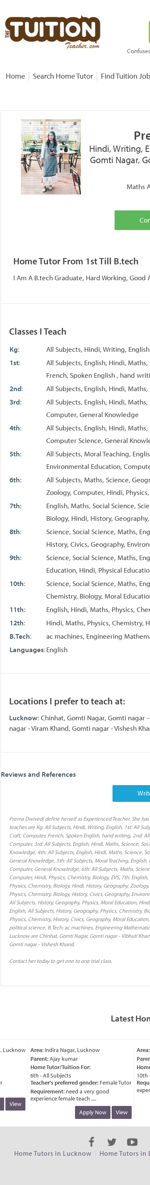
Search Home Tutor (63, 76)
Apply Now (90, 1112)
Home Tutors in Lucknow (53, 1153)
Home (15, 76)
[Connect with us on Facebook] (91, 1149)
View (13, 1104)
